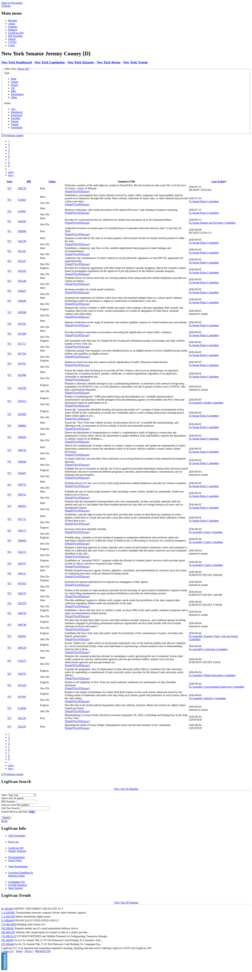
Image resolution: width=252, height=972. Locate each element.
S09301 (22, 636)
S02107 (22, 261)
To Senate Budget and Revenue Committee (212, 222)
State (9, 181)
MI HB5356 (8, 932)
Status (52, 181)
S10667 (22, 199)
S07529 (22, 685)
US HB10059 (8, 924)
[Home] (6, 5)
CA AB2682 (8, 912)
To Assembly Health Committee (206, 402)
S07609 (22, 333)
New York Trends (135, 62)
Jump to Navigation (12, 2)
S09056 (22, 437)
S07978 (22, 603)
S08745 (22, 450)
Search (12, 39)
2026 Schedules (16, 835)
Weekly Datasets (17, 851)
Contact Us (7, 951)
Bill (29, 181)
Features (12, 26)
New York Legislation (50, 62)
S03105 (22, 271)
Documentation (16, 857)
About (11, 23)
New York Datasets (81, 62)
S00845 (22, 540)
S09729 (22, 188)
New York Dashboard (16, 62)
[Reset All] (23, 68)
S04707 (22, 673)
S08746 (22, 624)
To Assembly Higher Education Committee (212, 675)
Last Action (218, 181)
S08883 (22, 425)
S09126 (22, 647)
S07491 (22, 696)
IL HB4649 (7, 920)
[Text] (76, 191)
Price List (13, 841)
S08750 (22, 613)
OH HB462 (7, 928)
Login (11, 45)
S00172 (22, 530)
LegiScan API (15, 32)
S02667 (22, 473)
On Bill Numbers (17, 885)
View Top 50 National (126, 902)
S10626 (22, 708)
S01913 (22, 401)
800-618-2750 (43, 951)
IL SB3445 (7, 908)
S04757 (22, 563)
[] (32, 811)
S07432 (22, 323)
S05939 (22, 388)
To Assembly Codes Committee (206, 542)
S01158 (22, 241)
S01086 (22, 375)
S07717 (22, 343)
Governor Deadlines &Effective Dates (20, 874)
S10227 (22, 660)
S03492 (22, 414)
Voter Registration (18, 866)
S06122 (22, 573)
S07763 (22, 353)
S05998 (22, 312)
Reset (4, 821)
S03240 (22, 280)
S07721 (22, 519)
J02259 (22, 726)
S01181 (22, 251)
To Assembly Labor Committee (206, 532)
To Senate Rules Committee (204, 201)
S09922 (22, 506)
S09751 (22, 484)
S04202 (22, 221)
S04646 (22, 300)
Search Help (15, 860)
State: (4, 795)
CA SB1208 (8, 916)
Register (12, 20)
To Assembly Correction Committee (208, 649)
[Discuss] (85, 191)
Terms (19, 951)
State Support (15, 888)
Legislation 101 (16, 881)
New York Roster (109, 62)
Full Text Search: (11, 808)
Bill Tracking (15, 35)
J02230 (22, 718)
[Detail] (69, 191)
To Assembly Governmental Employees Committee (216, 686)
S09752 (22, 494)
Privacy (29, 951)
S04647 (22, 290)
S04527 (22, 593)
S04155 (22, 552)
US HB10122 (8, 936)
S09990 (22, 231)
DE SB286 (7, 940)
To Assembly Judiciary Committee (207, 698)
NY (9, 188)
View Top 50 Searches (126, 788)
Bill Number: (8, 801)
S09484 (22, 461)
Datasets (12, 29)
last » (11, 175)
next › (11, 172)
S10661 (22, 211)
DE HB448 (7, 944)
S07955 (22, 363)
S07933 (22, 583)
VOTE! (12, 42)
